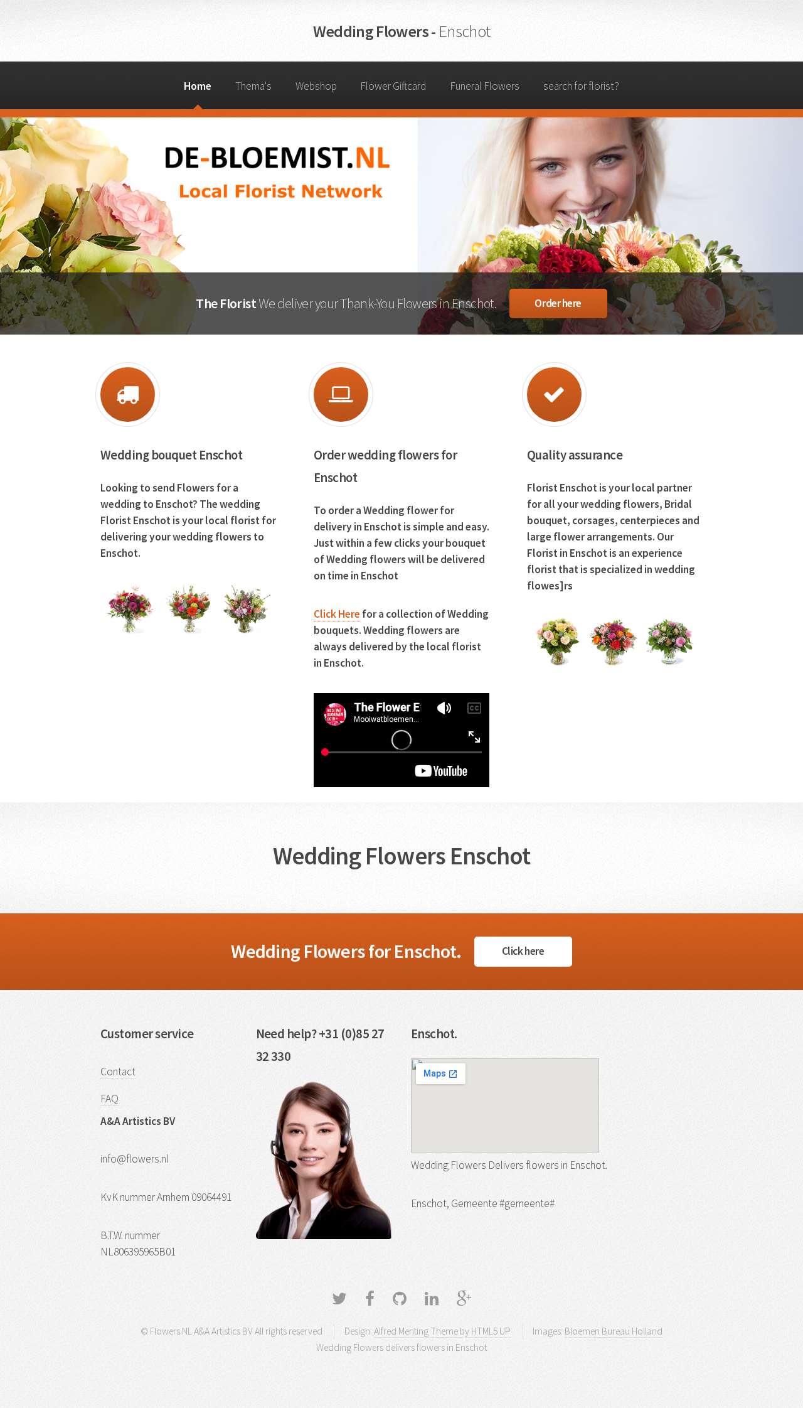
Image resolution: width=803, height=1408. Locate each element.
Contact (118, 1071)
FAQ (109, 1098)
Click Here (337, 614)
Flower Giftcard (393, 86)
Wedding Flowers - (402, 31)
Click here (523, 951)
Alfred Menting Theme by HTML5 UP (442, 1331)
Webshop (316, 86)
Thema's (253, 86)
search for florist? (581, 86)
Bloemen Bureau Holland (613, 1331)
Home (197, 86)
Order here (558, 303)
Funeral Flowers (484, 86)
